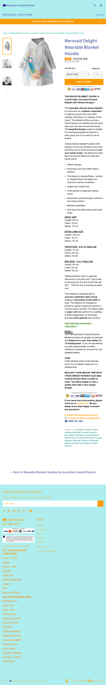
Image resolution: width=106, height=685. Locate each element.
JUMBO (6, 584)
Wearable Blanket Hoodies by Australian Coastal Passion (30, 33)
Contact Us (82, 403)
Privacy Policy (43, 546)
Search (40, 525)
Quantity (96, 69)
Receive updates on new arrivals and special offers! (27, 497)
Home (5, 33)
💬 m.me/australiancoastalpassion (82, 418)
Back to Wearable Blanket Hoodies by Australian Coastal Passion (54, 472)
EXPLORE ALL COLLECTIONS (17, 14)
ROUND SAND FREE (12, 579)
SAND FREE (8, 575)
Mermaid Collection (81, 440)
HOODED (7, 571)
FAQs (39, 533)
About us (41, 542)
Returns (41, 538)
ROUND (6, 562)
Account (99, 15)
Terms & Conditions (46, 551)
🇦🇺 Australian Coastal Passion (19, 5)
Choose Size (70, 68)
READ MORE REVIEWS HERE (16, 546)
